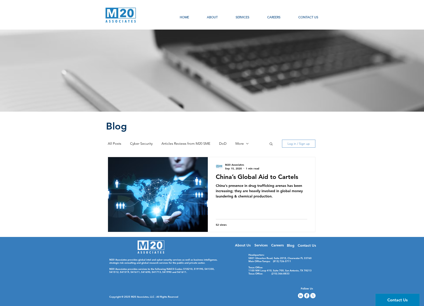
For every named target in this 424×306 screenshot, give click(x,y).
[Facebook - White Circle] (306, 295)
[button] (271, 144)
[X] (313, 295)
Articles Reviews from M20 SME (185, 143)
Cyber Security (141, 143)
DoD (223, 143)
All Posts (114, 143)
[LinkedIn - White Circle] (300, 295)
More (239, 143)
